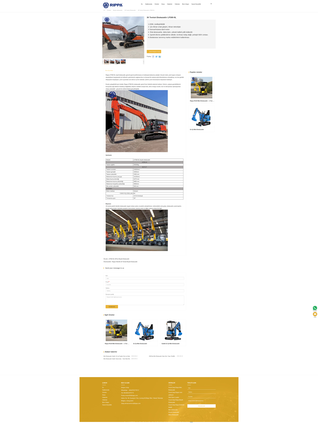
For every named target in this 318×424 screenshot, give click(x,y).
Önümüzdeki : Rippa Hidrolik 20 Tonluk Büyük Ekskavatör (120, 261)
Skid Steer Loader (173, 397)
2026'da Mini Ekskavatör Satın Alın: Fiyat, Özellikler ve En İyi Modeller (162, 356)
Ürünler (109, 10)
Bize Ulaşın (185, 4)
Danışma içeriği (110, 294)
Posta (107, 282)
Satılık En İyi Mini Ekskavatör (171, 343)
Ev (142, 4)
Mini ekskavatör (173, 410)
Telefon (107, 288)
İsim (107, 275)
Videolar (177, 4)
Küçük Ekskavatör (173, 412)
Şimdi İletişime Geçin (154, 51)
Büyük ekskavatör (117, 10)
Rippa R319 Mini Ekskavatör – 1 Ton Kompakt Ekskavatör (117, 343)
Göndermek (112, 306)
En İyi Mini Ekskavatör (140, 343)
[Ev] (112, 5)
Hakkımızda (105, 390)
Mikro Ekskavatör (173, 414)
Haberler (104, 397)
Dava (163, 4)
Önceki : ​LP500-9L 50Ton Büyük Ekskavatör (116, 259)
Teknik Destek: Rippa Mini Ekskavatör (178, 422)
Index (191, 422)
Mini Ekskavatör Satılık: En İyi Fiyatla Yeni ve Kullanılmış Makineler (117, 356)
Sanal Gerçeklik (196, 4)
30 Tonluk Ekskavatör (130, 10)
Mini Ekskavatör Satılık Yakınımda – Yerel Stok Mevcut (117, 358)
